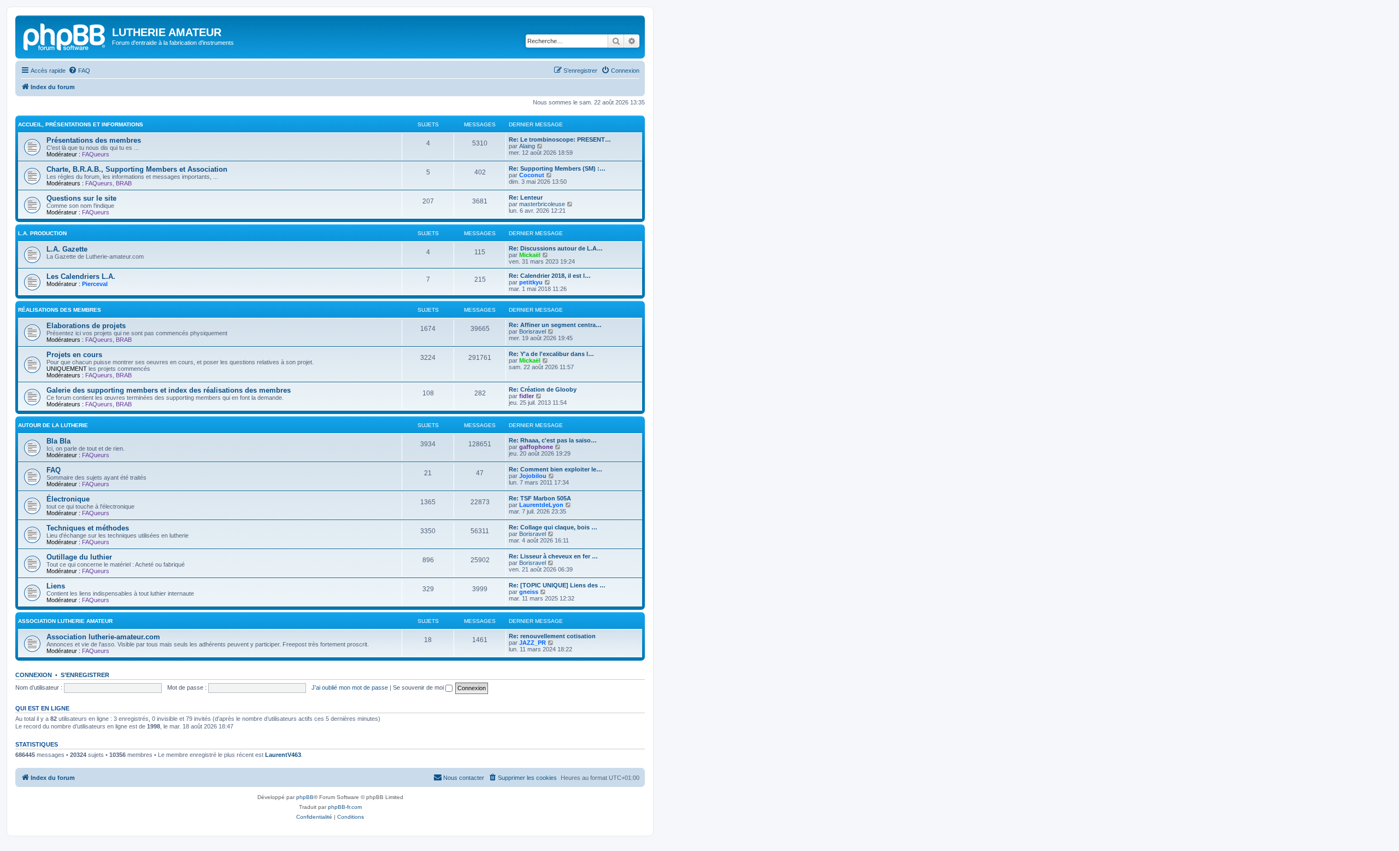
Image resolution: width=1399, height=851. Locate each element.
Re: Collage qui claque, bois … (553, 527)
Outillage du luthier (79, 557)
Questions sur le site (81, 198)
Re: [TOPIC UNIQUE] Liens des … (557, 585)
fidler (526, 396)
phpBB (305, 797)
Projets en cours (74, 355)
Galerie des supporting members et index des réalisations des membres (168, 390)
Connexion (33, 675)
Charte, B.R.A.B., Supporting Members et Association (136, 169)
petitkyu (531, 282)
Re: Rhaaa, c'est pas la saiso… (553, 440)
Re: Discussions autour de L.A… (556, 248)
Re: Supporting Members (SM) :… (557, 168)
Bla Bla (58, 441)
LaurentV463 (283, 754)
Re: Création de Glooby (543, 389)
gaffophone (536, 447)
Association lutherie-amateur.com (103, 637)
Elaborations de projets (86, 326)
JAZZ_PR (532, 642)
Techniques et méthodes (87, 528)
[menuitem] (79, 70)
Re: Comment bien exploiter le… (555, 469)
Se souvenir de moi (419, 687)
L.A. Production (42, 233)
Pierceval (95, 284)
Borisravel (532, 331)
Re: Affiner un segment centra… (555, 325)
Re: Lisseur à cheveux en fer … (553, 556)
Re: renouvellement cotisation (552, 636)
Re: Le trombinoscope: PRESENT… (560, 139)
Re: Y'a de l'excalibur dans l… (551, 354)
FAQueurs (95, 154)
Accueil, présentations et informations (80, 124)
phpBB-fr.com (345, 807)
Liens (55, 586)
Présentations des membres (93, 140)
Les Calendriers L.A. (80, 276)
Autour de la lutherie (53, 425)
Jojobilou (532, 476)
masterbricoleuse (542, 204)
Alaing (527, 146)
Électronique (68, 499)
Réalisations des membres (59, 310)
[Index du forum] (65, 35)
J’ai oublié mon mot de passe (349, 687)
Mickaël (529, 255)
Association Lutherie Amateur (65, 621)
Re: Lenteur (526, 197)
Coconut (531, 175)
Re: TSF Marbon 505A (540, 498)
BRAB (124, 183)
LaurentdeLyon (541, 505)
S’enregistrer (85, 675)
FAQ (53, 470)
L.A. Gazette (66, 249)
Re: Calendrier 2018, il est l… (550, 275)
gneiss (528, 591)
